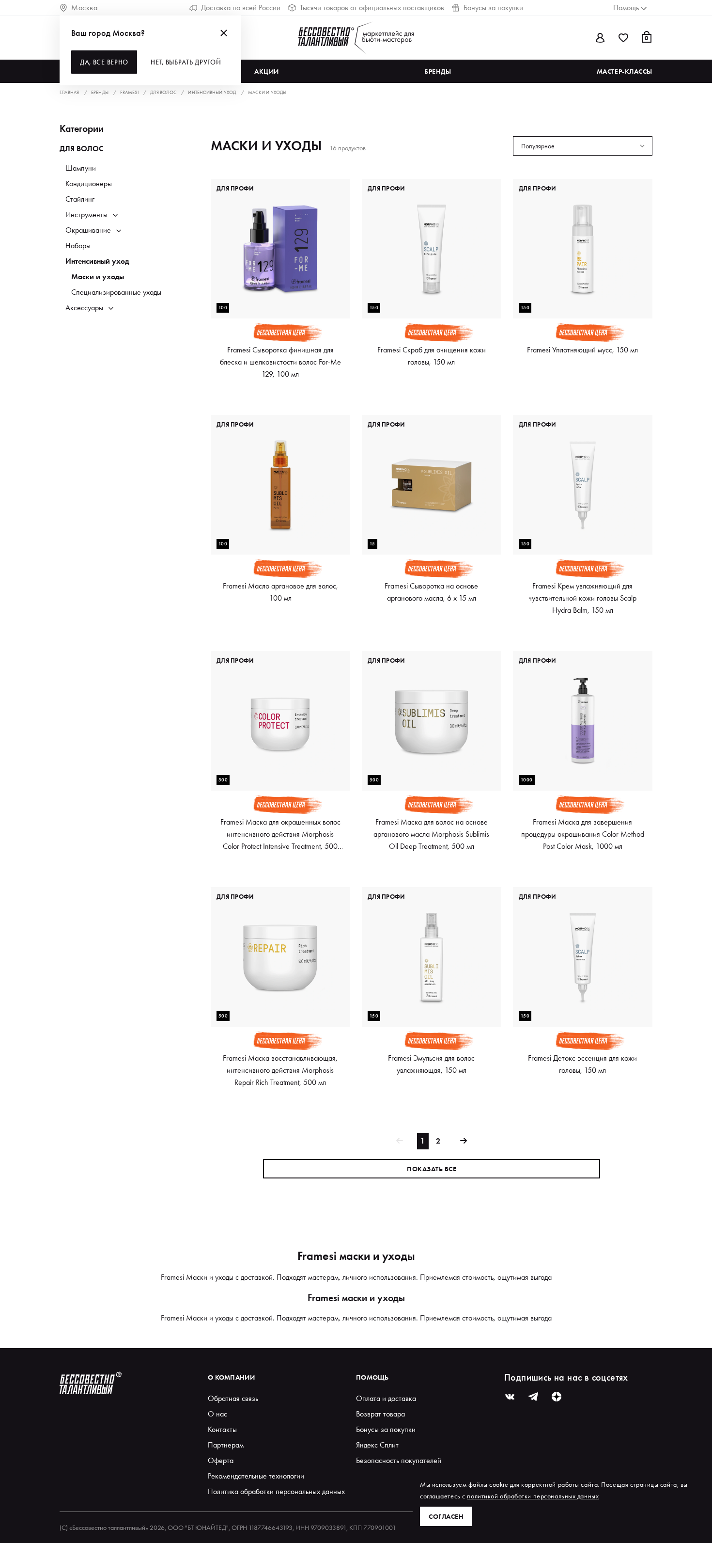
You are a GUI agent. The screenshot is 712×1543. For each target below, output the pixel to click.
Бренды (437, 71)
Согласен (446, 1516)
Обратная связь (233, 1398)
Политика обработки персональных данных (276, 1491)
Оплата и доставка (386, 1398)
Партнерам (226, 1445)
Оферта (220, 1460)
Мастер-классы (624, 71)
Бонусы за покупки (493, 7)
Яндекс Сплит (377, 1445)
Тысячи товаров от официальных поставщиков (372, 7)
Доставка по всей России (240, 7)
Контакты (222, 1429)
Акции (266, 71)
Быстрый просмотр (280, 301)
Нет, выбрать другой (186, 62)
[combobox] (582, 146)
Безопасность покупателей (398, 1460)
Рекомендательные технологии (256, 1476)
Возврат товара (380, 1414)
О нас (217, 1414)
